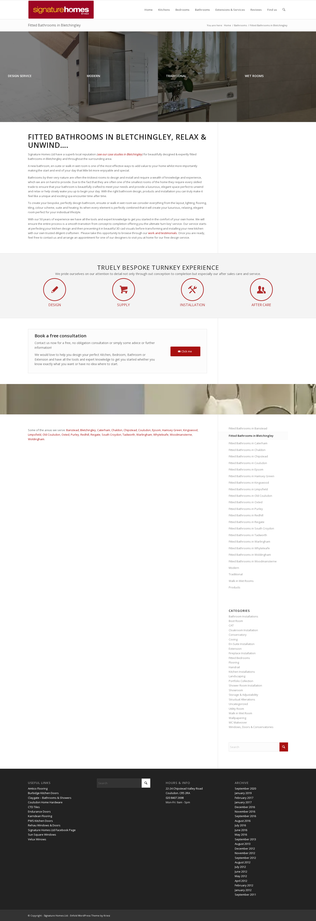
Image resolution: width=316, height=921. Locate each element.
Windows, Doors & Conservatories (251, 727)
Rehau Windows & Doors (44, 825)
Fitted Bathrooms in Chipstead (248, 456)
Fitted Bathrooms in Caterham (248, 443)
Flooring (234, 662)
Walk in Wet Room (240, 713)
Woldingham (36, 439)
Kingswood (190, 430)
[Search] (284, 9)
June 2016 (241, 830)
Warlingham (144, 435)
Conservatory (238, 635)
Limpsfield (34, 435)
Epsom (156, 430)
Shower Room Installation (245, 685)
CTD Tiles (34, 807)
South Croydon (111, 435)
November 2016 (245, 811)
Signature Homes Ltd (56, 915)
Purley (75, 435)
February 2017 (244, 798)
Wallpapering (237, 718)
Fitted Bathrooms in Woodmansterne (253, 561)
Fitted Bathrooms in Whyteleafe (249, 548)
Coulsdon (144, 430)
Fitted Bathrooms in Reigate (246, 522)
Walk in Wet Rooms (241, 581)
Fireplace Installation (242, 653)
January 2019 (243, 793)
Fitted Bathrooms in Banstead (248, 428)
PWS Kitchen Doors (40, 821)
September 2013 (245, 839)
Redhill (84, 435)
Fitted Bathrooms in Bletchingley (54, 25)
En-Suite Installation (242, 644)
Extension (235, 649)
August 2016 (242, 821)
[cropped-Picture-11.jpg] (61, 9)
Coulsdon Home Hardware (45, 802)
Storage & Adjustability (243, 695)
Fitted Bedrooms (239, 658)
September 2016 (245, 816)
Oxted (65, 435)
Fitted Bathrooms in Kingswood (249, 482)
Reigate (95, 435)
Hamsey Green (172, 430)
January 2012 (243, 890)
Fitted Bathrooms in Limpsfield (248, 489)
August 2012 (242, 862)
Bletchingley (88, 430)
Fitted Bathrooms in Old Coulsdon (250, 496)
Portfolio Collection (241, 681)
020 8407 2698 (175, 798)
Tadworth (129, 435)
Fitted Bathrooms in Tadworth (248, 535)
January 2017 (243, 802)
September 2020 (245, 788)
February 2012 (244, 885)
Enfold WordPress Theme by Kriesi (90, 915)
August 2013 (242, 844)
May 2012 (241, 876)
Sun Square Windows (42, 834)
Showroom (236, 690)
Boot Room (236, 621)
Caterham (103, 430)
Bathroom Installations (243, 616)
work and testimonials (162, 233)
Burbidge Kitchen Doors (43, 793)
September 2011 (245, 894)
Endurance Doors (39, 811)
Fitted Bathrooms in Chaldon (247, 450)
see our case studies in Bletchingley (119, 154)
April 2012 (241, 881)
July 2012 (240, 867)
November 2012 (245, 853)
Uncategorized (238, 704)
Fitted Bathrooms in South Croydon (251, 528)
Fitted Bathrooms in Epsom (246, 469)
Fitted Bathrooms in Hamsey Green (251, 476)
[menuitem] (148, 9)
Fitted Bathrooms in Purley (246, 509)
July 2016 (240, 825)
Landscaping (237, 676)
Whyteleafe (161, 435)
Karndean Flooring (40, 816)
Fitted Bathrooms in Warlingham (249, 541)
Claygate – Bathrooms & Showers (49, 798)
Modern (234, 568)
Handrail (234, 667)
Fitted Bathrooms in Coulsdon (248, 463)
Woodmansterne (181, 435)
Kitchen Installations (242, 672)
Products (234, 587)
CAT (231, 625)
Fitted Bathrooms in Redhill (246, 515)
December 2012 (245, 848)
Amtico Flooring (38, 788)
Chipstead (130, 430)
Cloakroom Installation (243, 630)
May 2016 (241, 834)
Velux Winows (37, 839)
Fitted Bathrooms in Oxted (245, 502)
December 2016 (245, 807)
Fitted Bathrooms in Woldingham (250, 555)
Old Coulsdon (51, 435)
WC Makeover (238, 722)
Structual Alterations (242, 699)
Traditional (236, 574)
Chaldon (116, 430)
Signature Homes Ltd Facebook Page (52, 830)
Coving (233, 639)
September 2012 (245, 858)
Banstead (72, 430)
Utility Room (236, 709)
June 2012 (241, 871)
